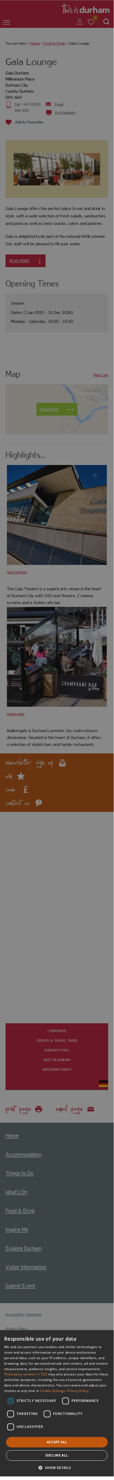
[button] (57, 1467)
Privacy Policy (78, 1390)
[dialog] (57, 1403)
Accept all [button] (57, 1442)
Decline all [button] (57, 1455)
